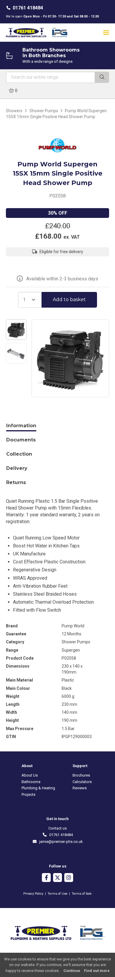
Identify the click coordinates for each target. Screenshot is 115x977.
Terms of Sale (82, 894)
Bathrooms (31, 782)
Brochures (81, 775)
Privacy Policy (33, 894)
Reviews (80, 788)
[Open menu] (106, 32)
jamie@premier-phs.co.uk (60, 841)
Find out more (97, 970)
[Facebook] (46, 878)
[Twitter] (57, 878)
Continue (71, 970)
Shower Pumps (43, 110)
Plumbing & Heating (38, 788)
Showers (14, 110)
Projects (28, 794)
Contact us (57, 828)
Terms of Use (57, 894)
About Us (30, 775)
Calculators (82, 782)
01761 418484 (28, 8)
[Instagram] (68, 878)
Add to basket (69, 299)
